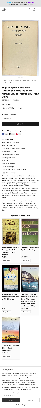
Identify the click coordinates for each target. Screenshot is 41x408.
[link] (20, 404)
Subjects (18, 80)
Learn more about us (8, 395)
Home (4, 80)
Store (10, 80)
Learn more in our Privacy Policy (12, 393)
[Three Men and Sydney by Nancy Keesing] (30, 232)
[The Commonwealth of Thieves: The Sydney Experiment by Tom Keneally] (11, 232)
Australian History (29, 80)
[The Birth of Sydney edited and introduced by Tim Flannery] (11, 278)
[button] (4, 9)
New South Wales (8, 83)
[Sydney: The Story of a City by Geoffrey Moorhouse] (11, 330)
